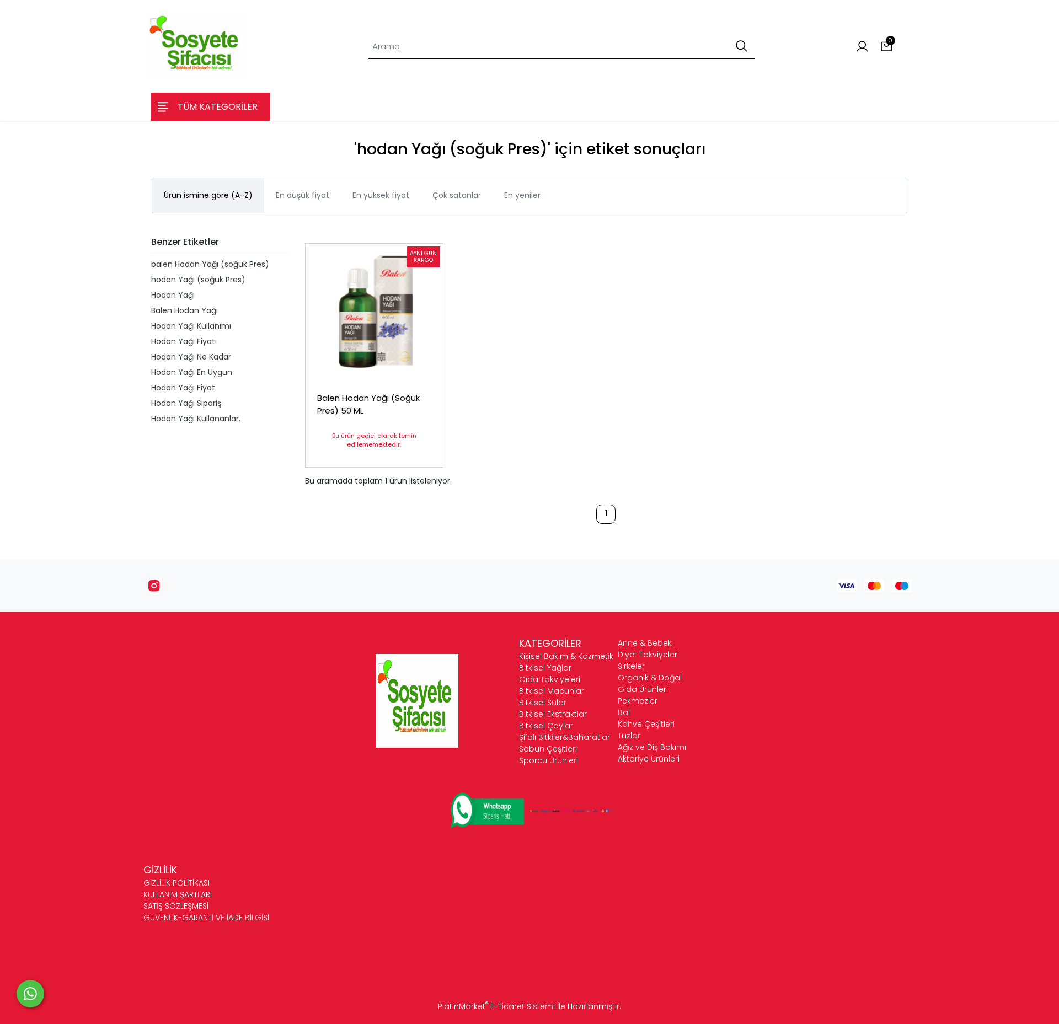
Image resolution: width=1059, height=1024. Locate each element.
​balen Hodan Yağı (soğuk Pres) (210, 264)
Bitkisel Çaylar (546, 725)
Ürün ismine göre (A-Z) (208, 195)
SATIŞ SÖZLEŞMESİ (175, 906)
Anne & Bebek (645, 642)
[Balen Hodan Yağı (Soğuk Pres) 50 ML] (374, 312)
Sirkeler (631, 666)
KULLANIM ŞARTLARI (177, 894)
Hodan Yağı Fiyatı (184, 341)
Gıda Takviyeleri (549, 679)
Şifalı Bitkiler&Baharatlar (564, 737)
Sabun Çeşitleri (548, 748)
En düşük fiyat (302, 195)
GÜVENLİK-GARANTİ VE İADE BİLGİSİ (206, 917)
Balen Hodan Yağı (184, 310)
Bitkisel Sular (542, 702)
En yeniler (522, 195)
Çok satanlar (456, 195)
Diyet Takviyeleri (648, 654)
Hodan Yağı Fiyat (183, 387)
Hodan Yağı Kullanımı (191, 325)
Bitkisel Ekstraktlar (553, 714)
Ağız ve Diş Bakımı (652, 747)
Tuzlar (629, 735)
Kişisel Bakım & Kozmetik (566, 656)
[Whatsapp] (30, 993)
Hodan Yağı (173, 295)
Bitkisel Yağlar (545, 667)
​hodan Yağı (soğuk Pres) (198, 279)
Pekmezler (637, 700)
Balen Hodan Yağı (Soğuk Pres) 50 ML (368, 404)
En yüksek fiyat (380, 195)
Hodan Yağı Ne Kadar (191, 356)
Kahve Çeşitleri (646, 724)
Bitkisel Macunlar (551, 690)
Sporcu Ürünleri (548, 760)
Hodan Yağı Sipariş (186, 403)
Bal (624, 712)
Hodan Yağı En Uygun (191, 372)
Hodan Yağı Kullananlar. (195, 418)
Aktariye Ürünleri (649, 758)
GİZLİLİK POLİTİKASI (176, 882)
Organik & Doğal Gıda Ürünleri (650, 683)
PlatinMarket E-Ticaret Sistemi (496, 1006)
